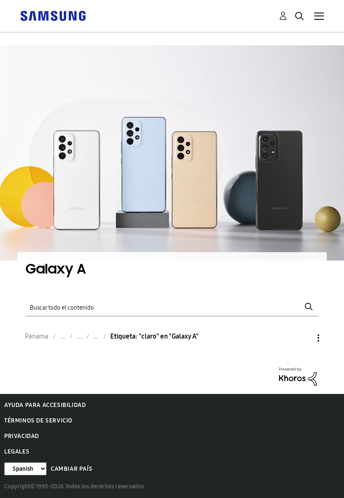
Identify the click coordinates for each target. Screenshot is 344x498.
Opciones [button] (304, 337)
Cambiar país (71, 468)
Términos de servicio (38, 420)
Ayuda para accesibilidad (45, 405)
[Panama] (53, 15)
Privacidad (21, 436)
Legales (16, 451)
